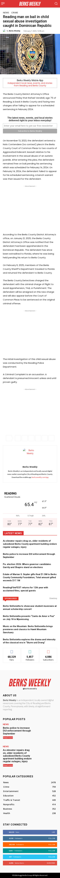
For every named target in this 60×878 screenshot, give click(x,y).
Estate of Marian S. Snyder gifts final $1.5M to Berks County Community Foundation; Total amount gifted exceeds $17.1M (30, 577)
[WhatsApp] (31, 438)
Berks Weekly (14, 31)
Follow (30, 650)
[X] (25, 438)
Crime (14, 12)
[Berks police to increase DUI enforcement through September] (46, 732)
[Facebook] (18, 438)
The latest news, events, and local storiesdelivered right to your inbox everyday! (30, 119)
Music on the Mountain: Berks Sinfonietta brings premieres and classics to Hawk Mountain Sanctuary (28, 629)
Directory (53, 598)
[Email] (45, 438)
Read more (8, 738)
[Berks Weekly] (5, 30)
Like (12, 650)
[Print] (51, 438)
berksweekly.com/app (40, 477)
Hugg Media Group (25, 875)
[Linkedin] (38, 438)
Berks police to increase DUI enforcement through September (17, 731)
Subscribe (48, 650)
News (6, 12)
